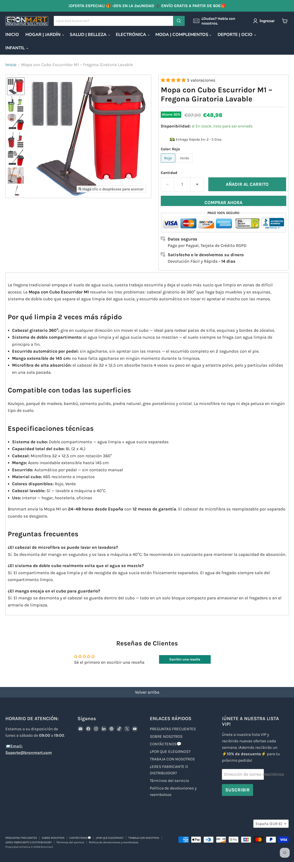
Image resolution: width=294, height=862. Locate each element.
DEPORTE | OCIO (236, 34)
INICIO (12, 34)
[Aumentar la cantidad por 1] (197, 184)
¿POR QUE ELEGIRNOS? (170, 751)
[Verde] (185, 163)
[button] (174, 80)
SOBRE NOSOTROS (166, 736)
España (269, 824)
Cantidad (169, 173)
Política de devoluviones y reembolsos (113, 842)
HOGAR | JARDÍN (43, 34)
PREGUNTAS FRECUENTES (173, 729)
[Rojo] (168, 163)
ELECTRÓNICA (131, 34)
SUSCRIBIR (237, 789)
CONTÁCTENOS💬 (165, 744)
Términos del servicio (169, 780)
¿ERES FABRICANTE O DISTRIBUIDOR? (28, 842)
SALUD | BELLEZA (89, 34)
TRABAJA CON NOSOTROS (172, 759)
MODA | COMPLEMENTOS (182, 34)
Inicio (10, 64)
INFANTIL (15, 48)
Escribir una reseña (184, 659)
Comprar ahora (223, 202)
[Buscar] (179, 21)
